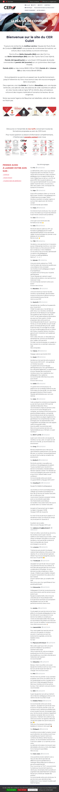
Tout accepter (11, 790)
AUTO (34, 5)
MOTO (41, 5)
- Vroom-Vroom (7, 177)
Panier (21, 8)
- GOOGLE (6, 174)
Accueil (28, 5)
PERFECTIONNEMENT (30, 10)
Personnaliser (33, 790)
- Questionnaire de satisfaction (12, 181)
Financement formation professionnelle (44, 7)
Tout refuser (22, 790)
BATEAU (48, 5)
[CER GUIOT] (10, 8)
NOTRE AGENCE (41, 10)
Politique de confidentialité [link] (45, 790)
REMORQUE (29, 7)
